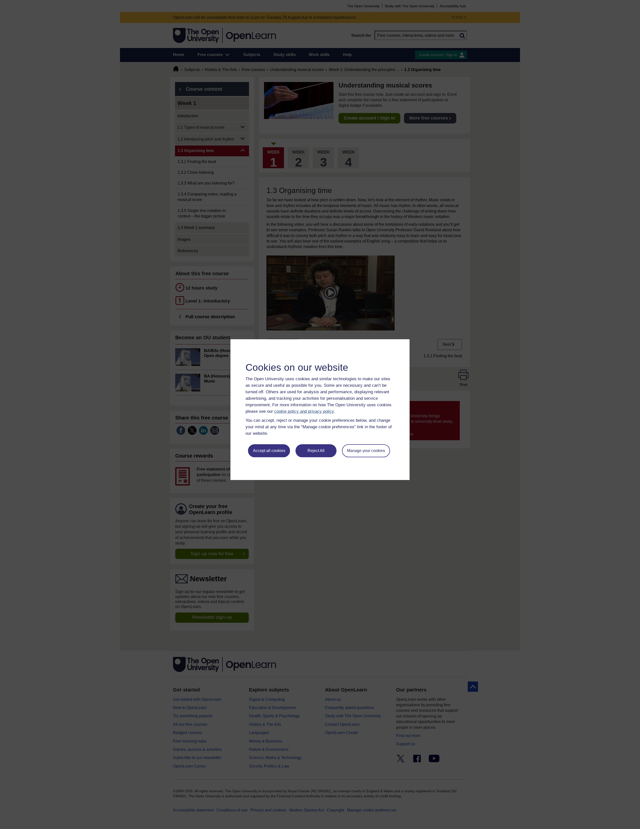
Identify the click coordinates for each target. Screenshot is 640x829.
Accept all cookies (269, 450)
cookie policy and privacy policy (304, 411)
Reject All (316, 450)
